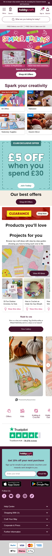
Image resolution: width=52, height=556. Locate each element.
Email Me (42, 474)
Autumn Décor (34, 132)
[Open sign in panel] (26, 165)
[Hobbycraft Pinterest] (25, 496)
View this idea (14, 309)
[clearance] (26, 213)
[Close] (49, 3)
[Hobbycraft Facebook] (4, 496)
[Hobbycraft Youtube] (11, 496)
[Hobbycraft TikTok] (32, 496)
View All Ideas (39, 273)
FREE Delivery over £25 (15, 26)
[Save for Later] (19, 281)
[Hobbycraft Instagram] (18, 496)
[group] (26, 54)
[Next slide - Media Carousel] (48, 365)
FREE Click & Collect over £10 (35, 26)
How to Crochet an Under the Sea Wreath (33, 302)
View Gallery (26, 329)
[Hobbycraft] (26, 10)
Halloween (32, 109)
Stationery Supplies (9, 132)
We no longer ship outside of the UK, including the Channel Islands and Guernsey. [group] (24, 3)
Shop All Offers (26, 202)
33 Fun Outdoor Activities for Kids (10, 302)
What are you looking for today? (27, 19)
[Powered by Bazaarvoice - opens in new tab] (25, 400)
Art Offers (5, 109)
